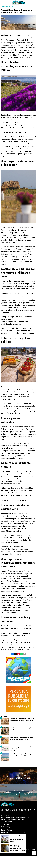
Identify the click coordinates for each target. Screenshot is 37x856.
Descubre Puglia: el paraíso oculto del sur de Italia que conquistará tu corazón (21, 748)
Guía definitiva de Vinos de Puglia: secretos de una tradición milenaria (21, 729)
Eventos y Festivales (6, 830)
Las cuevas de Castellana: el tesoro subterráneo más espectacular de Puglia (17, 847)
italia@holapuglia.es (23, 817)
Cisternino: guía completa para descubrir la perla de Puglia (16, 838)
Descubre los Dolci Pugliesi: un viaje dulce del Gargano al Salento (21, 738)
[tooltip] (12, 654)
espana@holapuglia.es (7, 821)
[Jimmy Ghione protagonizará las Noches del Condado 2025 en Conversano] (18, 775)
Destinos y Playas (7, 7)
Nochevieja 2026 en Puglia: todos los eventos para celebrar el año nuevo (21, 719)
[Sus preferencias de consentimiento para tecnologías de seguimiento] (34, 853)
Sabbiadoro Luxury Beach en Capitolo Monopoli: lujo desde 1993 (21, 755)
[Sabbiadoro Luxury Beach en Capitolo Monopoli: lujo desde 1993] (18, 792)
